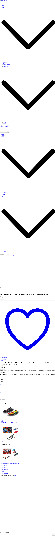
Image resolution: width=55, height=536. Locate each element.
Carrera (5, 255)
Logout (4, 252)
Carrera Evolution (9, 255)
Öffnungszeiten (5, 62)
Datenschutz (4, 65)
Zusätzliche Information (4, 359)
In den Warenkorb (2, 299)
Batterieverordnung (5, 66)
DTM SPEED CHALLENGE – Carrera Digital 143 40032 (10, 463)
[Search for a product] (0, 1)
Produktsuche (3, 6)
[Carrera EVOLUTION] (8, 292)
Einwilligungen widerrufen (4, 473)
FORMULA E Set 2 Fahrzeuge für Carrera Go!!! (9, 422)
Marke (2, 360)
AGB (3, 195)
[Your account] (0, 2)
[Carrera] (3, 292)
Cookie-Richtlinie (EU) (4, 474)
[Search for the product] (8, 125)
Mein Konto (2, 67)
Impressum (4, 193)
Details (2, 421)
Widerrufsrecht (4, 63)
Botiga (15, 475)
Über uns (2, 7)
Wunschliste (4, 122)
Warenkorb (4, 123)
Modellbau (3, 255)
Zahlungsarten (4, 191)
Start (0, 255)
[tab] (28, 359)
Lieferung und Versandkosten (6, 64)
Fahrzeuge (12, 255)
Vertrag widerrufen (27, 533)
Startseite (2, 5)
